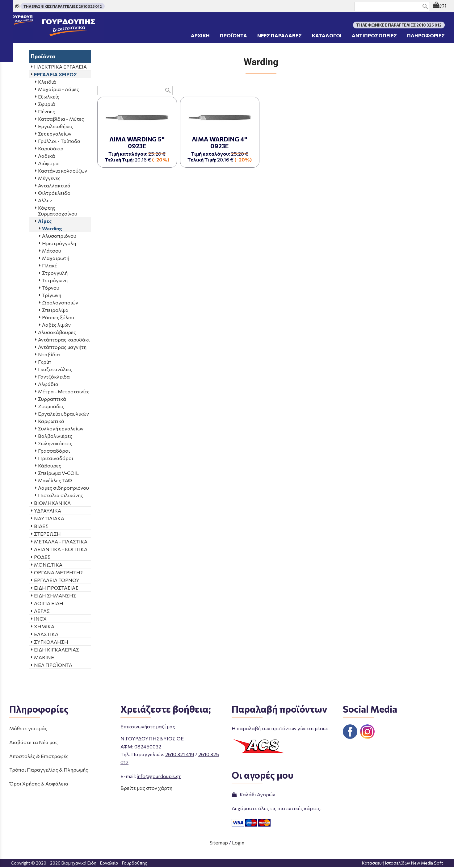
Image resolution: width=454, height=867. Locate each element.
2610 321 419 (179, 754)
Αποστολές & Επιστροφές (39, 756)
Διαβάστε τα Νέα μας (33, 742)
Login (238, 842)
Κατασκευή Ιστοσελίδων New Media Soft (402, 862)
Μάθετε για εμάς (28, 728)
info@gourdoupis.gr (159, 776)
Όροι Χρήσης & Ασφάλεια (38, 783)
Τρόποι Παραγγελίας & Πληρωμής (48, 770)
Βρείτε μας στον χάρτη (146, 788)
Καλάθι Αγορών (256, 794)
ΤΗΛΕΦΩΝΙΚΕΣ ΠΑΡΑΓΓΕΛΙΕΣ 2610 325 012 (62, 6)
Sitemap (219, 842)
